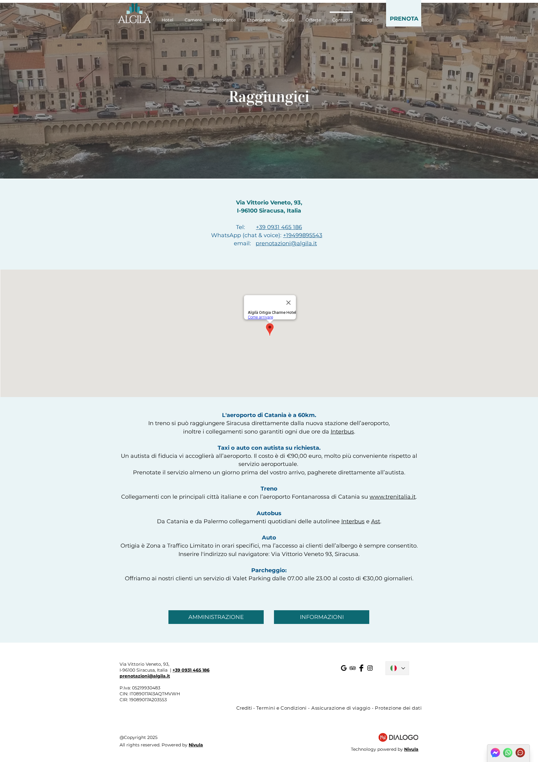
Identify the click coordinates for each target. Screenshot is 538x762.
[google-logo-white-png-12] (343, 668)
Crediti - (246, 708)
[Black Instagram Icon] (370, 668)
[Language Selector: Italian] (397, 668)
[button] (403, 13)
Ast (375, 521)
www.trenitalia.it (393, 496)
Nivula (196, 745)
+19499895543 (302, 235)
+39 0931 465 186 (279, 227)
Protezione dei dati (398, 708)
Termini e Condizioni (281, 708)
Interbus (342, 431)
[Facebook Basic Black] (361, 668)
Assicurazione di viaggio (340, 708)
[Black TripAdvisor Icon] (352, 668)
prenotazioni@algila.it (286, 243)
